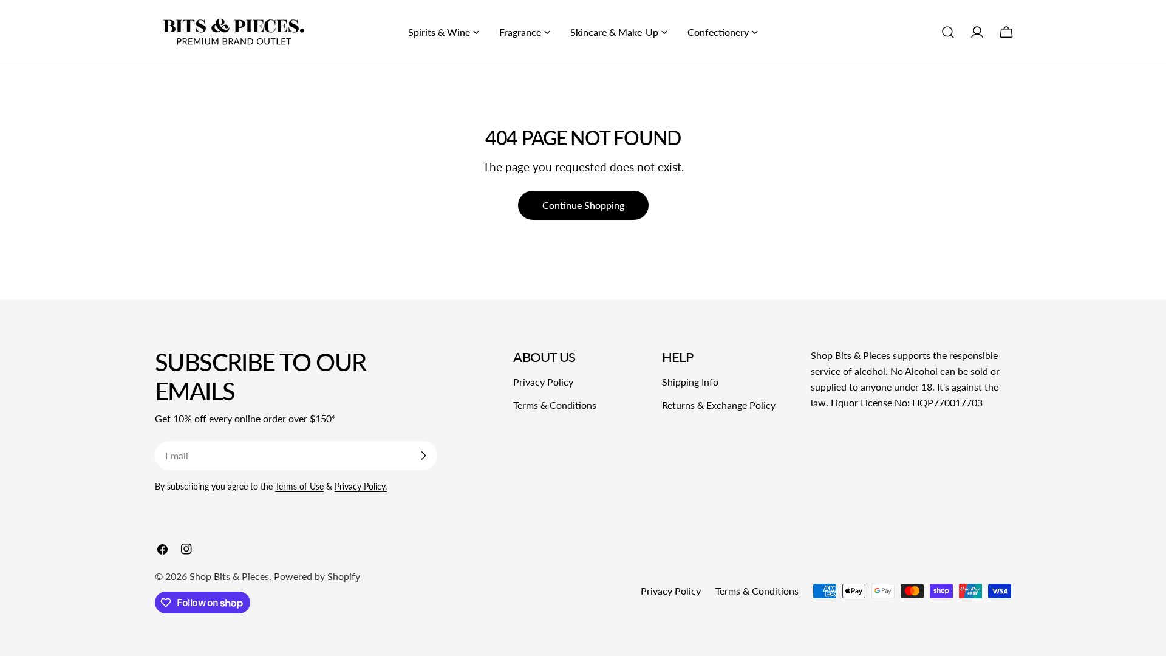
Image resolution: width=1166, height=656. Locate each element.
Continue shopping (583, 205)
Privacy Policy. (361, 486)
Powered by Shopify (317, 576)
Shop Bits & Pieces (229, 576)
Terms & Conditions (554, 405)
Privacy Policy (543, 382)
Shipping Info (690, 382)
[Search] (948, 32)
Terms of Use (299, 486)
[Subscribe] (423, 455)
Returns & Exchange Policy (719, 405)
